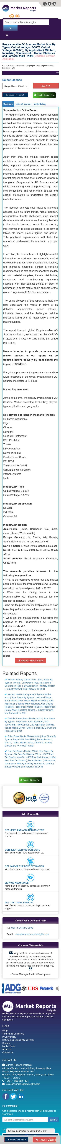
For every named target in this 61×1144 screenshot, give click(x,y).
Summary (8, 103)
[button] (9, 963)
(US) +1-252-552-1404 (17, 1081)
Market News (8, 1046)
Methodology (40, 103)
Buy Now (45, 85)
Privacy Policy (9, 1037)
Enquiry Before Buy (46, 95)
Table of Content (23, 103)
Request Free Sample (16, 94)
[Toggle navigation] (7, 35)
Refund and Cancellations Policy (18, 1040)
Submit (53, 1120)
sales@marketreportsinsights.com (32, 934)
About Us (6, 1049)
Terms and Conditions (13, 1034)
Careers (6, 1043)
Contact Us (7, 1052)
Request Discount (47, 1139)
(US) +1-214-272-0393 (21, 928)
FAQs (5, 1030)
